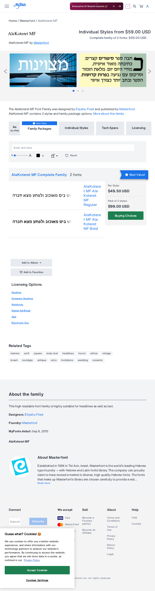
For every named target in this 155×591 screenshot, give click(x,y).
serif (26, 353)
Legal (110, 554)
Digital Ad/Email (21, 310)
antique (41, 360)
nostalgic (27, 360)
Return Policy (111, 547)
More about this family (108, 113)
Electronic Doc (20, 323)
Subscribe (38, 521)
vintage (106, 353)
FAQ (134, 517)
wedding (83, 360)
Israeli (14, 360)
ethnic (94, 353)
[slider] (20, 155)
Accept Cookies (37, 570)
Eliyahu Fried (85, 109)
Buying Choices (126, 215)
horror (82, 353)
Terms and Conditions (113, 519)
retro (54, 360)
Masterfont (27, 20)
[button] (40, 156)
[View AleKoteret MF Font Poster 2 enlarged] (112, 70)
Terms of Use (112, 528)
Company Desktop (22, 298)
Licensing (139, 128)
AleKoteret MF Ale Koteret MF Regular (92, 195)
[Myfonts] (20, 8)
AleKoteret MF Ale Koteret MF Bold (92, 221)
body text (52, 353)
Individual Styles (76, 128)
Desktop (16, 292)
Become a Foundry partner (88, 520)
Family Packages (39, 128)
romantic (97, 360)
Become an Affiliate (88, 531)
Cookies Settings (37, 580)
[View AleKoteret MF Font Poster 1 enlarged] (43, 70)
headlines (68, 353)
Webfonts (17, 304)
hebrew (15, 353)
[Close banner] (113, 6)
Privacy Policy (111, 537)
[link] (141, 6)
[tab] (73, 91)
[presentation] (5, 71)
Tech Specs (110, 128)
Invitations (67, 360)
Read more (43, 483)
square (38, 353)
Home (13, 20)
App (14, 317)
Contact (136, 523)
